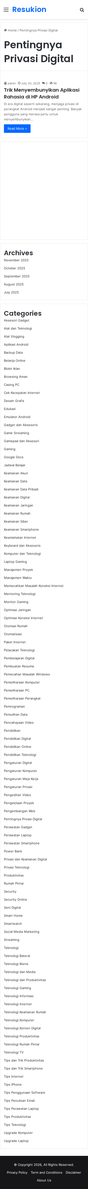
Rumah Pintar (14, 883)
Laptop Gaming (15, 562)
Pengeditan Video (17, 795)
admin (12, 83)
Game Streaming (16, 433)
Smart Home (13, 915)
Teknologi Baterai (17, 956)
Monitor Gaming (16, 602)
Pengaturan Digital (18, 763)
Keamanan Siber (16, 521)
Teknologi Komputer (19, 1020)
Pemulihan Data (15, 714)
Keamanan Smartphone (21, 529)
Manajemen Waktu (18, 578)
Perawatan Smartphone (22, 843)
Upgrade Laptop (16, 1141)
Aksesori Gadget (16, 320)
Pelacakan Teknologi (19, 650)
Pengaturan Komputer (20, 771)
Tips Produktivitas (17, 1117)
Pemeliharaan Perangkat (22, 698)
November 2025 (16, 260)
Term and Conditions (46, 1172)
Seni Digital (12, 907)
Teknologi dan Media (19, 972)
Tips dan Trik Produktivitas (24, 1060)
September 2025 (17, 276)
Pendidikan (12, 730)
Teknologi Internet (18, 1004)
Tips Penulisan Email (19, 1100)
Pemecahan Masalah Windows (27, 674)
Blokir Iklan (12, 368)
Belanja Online (14, 360)
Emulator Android (17, 417)
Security (10, 891)
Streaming (11, 940)
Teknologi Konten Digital (22, 1028)
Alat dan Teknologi (18, 328)
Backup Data (13, 352)
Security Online (15, 899)
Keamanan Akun (16, 473)
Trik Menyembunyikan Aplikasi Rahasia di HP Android (41, 93)
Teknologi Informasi (18, 996)
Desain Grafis (14, 401)
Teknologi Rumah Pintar (22, 1044)
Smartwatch (13, 924)
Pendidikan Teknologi (20, 755)
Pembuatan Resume (19, 666)
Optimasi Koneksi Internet (23, 618)
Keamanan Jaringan (18, 505)
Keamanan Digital (17, 497)
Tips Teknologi (15, 1125)
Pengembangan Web (19, 811)
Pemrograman (14, 706)
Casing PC (11, 385)
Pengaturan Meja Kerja (21, 779)
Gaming (9, 449)
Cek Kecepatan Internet (22, 393)
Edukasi (10, 409)
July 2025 (11, 292)
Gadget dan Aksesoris (21, 425)
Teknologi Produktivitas (21, 1036)
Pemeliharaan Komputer (22, 682)
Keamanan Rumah (17, 513)
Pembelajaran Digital (19, 658)
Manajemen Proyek (18, 570)
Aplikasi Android (16, 344)
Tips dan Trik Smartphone (23, 1068)
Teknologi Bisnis (16, 964)
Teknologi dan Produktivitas (25, 980)
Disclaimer (73, 1172)
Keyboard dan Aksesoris (22, 545)
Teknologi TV (14, 1052)
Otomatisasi (13, 634)
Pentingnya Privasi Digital (23, 819)
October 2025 (14, 268)
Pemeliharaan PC (16, 690)
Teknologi (11, 948)
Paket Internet (15, 642)
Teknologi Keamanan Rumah (25, 1012)
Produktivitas (14, 875)
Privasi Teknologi (16, 867)
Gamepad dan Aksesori (21, 441)
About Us (44, 1180)
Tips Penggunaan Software (24, 1092)
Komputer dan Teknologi (22, 554)
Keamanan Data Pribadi (21, 489)
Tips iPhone (13, 1084)
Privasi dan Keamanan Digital (25, 859)
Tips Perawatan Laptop (21, 1109)
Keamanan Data (15, 481)
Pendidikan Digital (17, 739)
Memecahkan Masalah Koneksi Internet (34, 586)
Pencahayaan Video (19, 722)
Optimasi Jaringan (17, 610)
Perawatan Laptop (18, 835)
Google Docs (13, 457)
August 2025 (14, 284)
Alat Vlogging (14, 336)
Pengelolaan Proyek (19, 803)
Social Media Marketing (21, 932)
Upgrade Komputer (18, 1133)
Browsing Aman (16, 377)
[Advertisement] (44, 190)
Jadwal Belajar (14, 465)
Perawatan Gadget (18, 827)
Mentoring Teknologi (19, 594)
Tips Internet (13, 1076)
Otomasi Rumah (16, 626)
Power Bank (13, 851)
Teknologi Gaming (17, 988)
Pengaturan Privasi (18, 787)
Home (12, 30)
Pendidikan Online (17, 747)
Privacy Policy (17, 1172)
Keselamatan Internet (20, 537)
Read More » (17, 128)
